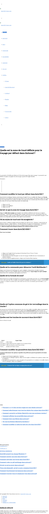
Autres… (5, 75)
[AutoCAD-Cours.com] (5, 11)
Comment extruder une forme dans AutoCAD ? (15, 459)
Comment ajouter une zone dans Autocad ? (13, 457)
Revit (4, 44)
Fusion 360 (5, 50)
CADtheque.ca (3, 448)
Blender (7, 99)
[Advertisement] (24, 137)
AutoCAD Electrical (9, 87)
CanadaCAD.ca (3, 446)
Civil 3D (4, 69)
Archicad (7, 93)
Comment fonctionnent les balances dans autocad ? (16, 471)
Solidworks (6, 56)
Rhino (6, 105)
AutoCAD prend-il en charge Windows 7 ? (13, 454)
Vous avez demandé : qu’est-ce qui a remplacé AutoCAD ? (18, 468)
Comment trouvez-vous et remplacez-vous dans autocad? (18, 474)
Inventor (5, 63)
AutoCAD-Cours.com (26, 494)
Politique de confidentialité (9, 502)
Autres (6, 117)
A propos (5, 500)
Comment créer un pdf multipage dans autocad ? (15, 462)
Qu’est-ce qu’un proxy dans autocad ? (12, 465)
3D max (7, 81)
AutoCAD (5, 32)
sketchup (5, 38)
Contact (5, 501)
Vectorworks (8, 111)
